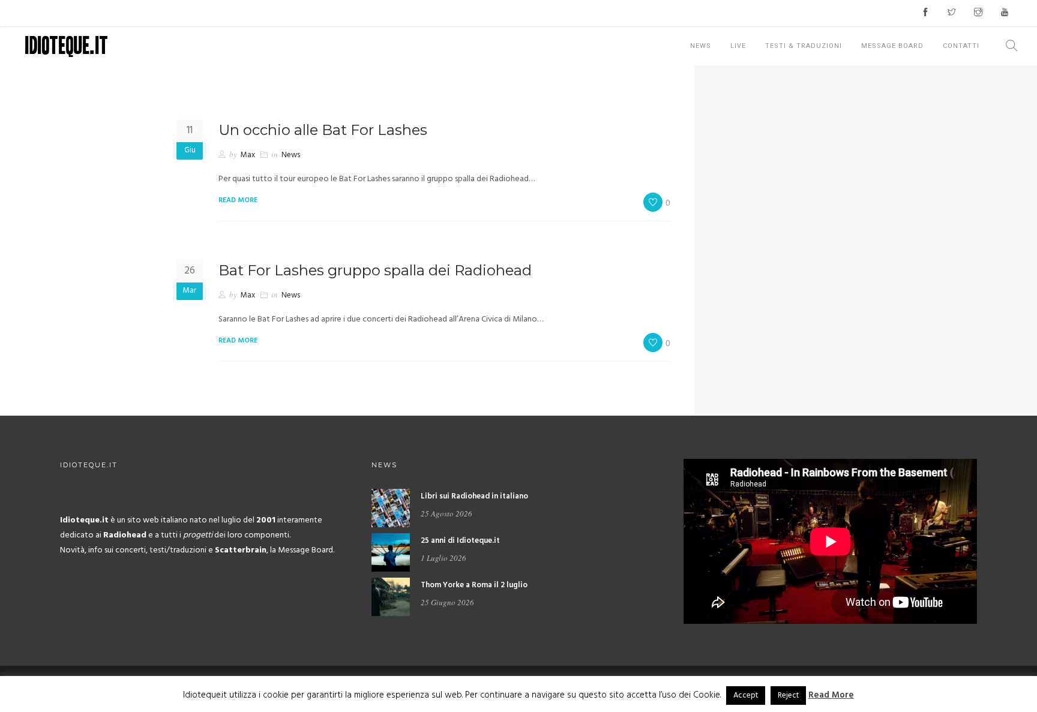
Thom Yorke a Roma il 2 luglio (474, 585)
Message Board (892, 46)
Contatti (961, 46)
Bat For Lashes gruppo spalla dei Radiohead (375, 270)
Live (738, 46)
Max (248, 155)
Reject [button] (788, 695)
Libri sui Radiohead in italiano (474, 496)
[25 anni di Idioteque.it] (390, 552)
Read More (831, 695)
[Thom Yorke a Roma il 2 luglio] (390, 596)
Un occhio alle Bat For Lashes (322, 130)
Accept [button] (745, 695)
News (700, 46)
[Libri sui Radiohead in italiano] (390, 508)
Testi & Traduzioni (803, 46)
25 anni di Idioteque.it (460, 540)
